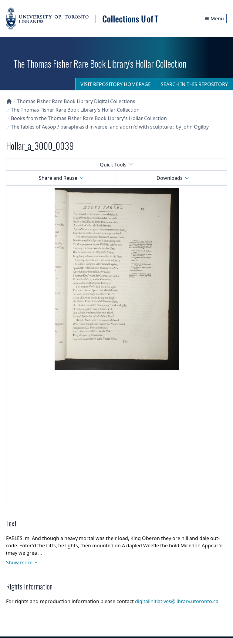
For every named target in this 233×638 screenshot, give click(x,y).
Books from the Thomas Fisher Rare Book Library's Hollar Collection (89, 118)
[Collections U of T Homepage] (9, 101)
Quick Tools (113, 164)
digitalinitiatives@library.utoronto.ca (176, 601)
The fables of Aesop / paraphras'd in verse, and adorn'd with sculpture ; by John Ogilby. (110, 126)
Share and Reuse (58, 178)
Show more (19, 562)
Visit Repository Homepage (115, 84)
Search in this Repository (194, 84)
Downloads (170, 178)
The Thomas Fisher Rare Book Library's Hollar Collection (75, 109)
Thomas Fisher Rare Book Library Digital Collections (76, 101)
